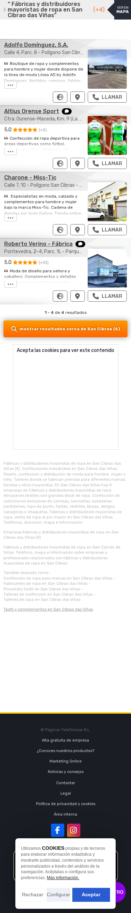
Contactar (65, 783)
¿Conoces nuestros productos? (65, 751)
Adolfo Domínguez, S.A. (36, 45)
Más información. (63, 877)
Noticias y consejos (65, 772)
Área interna (65, 814)
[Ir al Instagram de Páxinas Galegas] (73, 830)
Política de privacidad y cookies (65, 804)
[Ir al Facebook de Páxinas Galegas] (57, 830)
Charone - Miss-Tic (30, 177)
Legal (65, 793)
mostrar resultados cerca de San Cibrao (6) (70, 328)
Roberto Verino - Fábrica (38, 244)
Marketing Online (66, 761)
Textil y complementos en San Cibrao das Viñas (48, 609)
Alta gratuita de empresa (65, 740)
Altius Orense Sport (31, 111)
